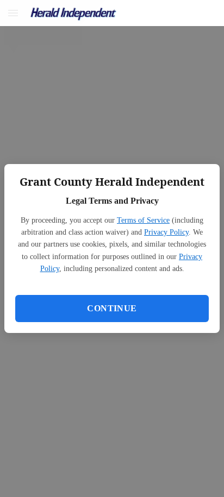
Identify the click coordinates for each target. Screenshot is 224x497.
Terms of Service (143, 220)
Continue (111, 308)
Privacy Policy (166, 232)
